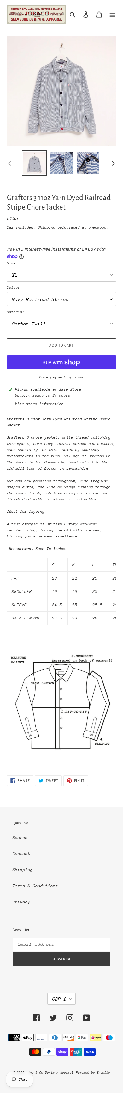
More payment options (61, 377)
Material (16, 312)
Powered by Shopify (93, 1073)
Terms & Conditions (35, 885)
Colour (13, 288)
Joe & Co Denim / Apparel (50, 1073)
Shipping (47, 227)
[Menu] (112, 14)
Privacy (21, 902)
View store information (39, 404)
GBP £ (59, 999)
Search (20, 837)
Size (11, 263)
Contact (21, 853)
